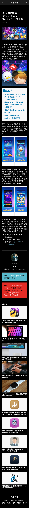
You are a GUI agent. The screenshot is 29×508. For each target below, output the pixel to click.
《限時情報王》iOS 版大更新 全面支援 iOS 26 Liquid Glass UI (15, 96)
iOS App (6, 500)
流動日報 (14, 2)
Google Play (10, 244)
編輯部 (3, 503)
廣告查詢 (9, 503)
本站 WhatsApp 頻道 (14, 276)
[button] (2, 2)
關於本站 (25, 503)
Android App (13, 500)
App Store (17, 242)
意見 (14, 503)
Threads (15, 295)
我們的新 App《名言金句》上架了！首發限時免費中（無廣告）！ (15, 104)
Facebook (7, 295)
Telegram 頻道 (14, 293)
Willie (14, 266)
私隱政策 (19, 503)
